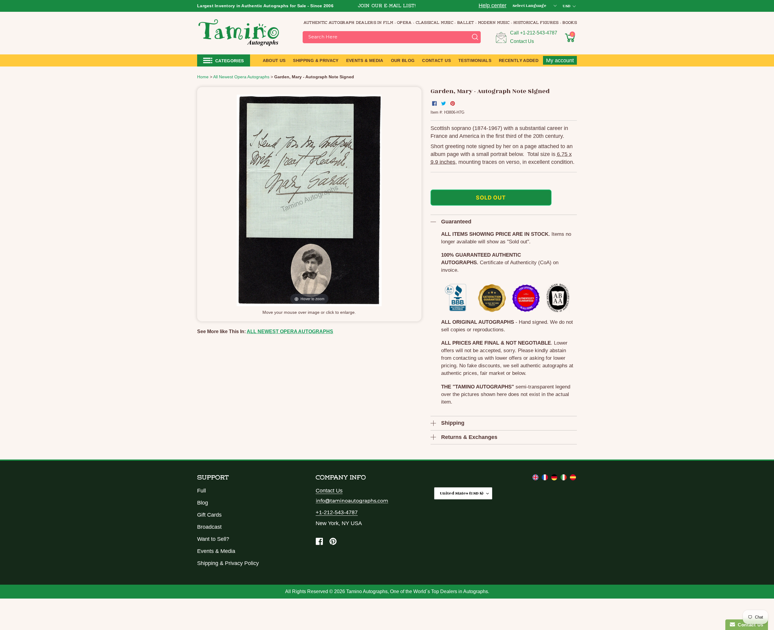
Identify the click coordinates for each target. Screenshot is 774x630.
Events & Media (216, 551)
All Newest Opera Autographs (290, 331)
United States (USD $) (461, 493)
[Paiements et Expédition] (545, 479)
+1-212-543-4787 (538, 32)
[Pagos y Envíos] (573, 479)
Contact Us (522, 41)
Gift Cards (209, 515)
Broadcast (209, 527)
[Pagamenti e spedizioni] (564, 479)
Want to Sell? (213, 539)
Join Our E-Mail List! (387, 6)
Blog (202, 503)
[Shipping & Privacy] (536, 479)
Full (201, 491)
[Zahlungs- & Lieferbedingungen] (555, 479)
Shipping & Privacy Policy (228, 563)
